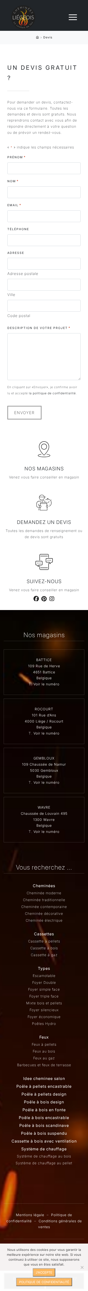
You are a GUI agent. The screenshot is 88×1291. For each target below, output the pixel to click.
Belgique (44, 678)
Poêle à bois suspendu (44, 1133)
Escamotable (44, 976)
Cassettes (44, 933)
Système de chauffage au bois (44, 1156)
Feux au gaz (44, 1058)
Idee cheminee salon (44, 1078)
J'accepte (44, 1272)
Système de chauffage (44, 1148)
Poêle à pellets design (44, 1094)
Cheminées (44, 885)
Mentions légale (30, 1215)
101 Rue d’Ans (44, 715)
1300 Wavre (44, 819)
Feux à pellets (44, 1044)
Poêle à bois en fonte (44, 1109)
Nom (13, 181)
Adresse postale (22, 273)
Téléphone (18, 229)
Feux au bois (44, 1051)
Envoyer (24, 412)
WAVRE (44, 807)
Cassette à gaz (44, 955)
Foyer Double (44, 982)
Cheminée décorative (44, 913)
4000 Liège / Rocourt (44, 721)
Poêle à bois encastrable (44, 1117)
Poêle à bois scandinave (44, 1125)
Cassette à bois (44, 948)
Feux (44, 1037)
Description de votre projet (39, 328)
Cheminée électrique (44, 920)
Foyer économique (44, 1017)
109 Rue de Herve (44, 666)
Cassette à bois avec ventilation (44, 1141)
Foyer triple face (44, 996)
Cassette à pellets (44, 941)
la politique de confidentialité (52, 393)
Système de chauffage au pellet (44, 1163)
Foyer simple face (44, 989)
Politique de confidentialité (44, 1282)
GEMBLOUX (44, 758)
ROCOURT (44, 709)
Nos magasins (44, 469)
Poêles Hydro (44, 1023)
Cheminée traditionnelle (44, 900)
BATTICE (44, 660)
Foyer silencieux (44, 1010)
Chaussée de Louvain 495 (44, 813)
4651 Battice (44, 672)
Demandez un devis (44, 522)
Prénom (16, 157)
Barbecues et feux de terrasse (44, 1065)
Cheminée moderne (44, 893)
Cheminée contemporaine (44, 907)
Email (14, 205)
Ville (11, 294)
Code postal (18, 315)
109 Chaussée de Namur (44, 764)
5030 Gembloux (44, 770)
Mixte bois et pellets (44, 1003)
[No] (81, 1267)
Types (44, 968)
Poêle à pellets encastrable (44, 1086)
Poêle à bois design (44, 1101)
